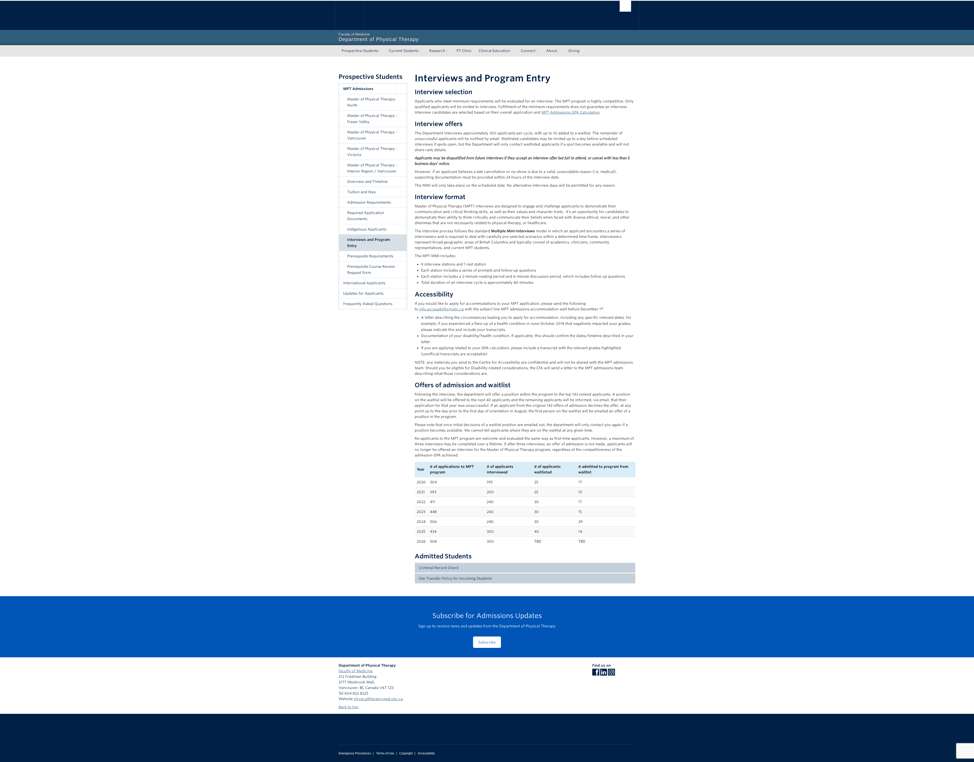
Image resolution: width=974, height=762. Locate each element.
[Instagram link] (611, 674)
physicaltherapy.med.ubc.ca (378, 699)
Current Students (404, 51)
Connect (528, 51)
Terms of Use (385, 753)
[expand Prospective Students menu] (383, 51)
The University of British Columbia (349, 15)
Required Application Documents (365, 216)
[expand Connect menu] (540, 51)
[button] (401, 89)
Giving (574, 51)
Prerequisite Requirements (370, 256)
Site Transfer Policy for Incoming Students (455, 578)
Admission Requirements (369, 202)
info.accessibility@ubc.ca (441, 309)
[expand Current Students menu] (423, 51)
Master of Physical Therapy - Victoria (372, 152)
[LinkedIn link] (603, 674)
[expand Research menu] (450, 51)
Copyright (406, 753)
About (551, 51)
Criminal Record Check (439, 568)
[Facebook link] (595, 674)
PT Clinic (464, 51)
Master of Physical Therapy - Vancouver (372, 135)
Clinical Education (494, 51)
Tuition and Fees (361, 192)
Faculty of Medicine (356, 671)
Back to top (349, 707)
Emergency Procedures (355, 753)
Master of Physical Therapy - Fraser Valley (372, 119)
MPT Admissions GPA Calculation (570, 112)
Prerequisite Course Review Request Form (371, 269)
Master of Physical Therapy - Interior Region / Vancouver (372, 168)
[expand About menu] (562, 51)
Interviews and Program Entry (368, 243)
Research (437, 51)
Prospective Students (360, 51)
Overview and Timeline (367, 182)
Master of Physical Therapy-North (371, 102)
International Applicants (364, 283)
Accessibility (426, 753)
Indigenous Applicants (366, 229)
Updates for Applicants (363, 293)
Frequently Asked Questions (367, 304)
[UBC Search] (625, 6)
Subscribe (487, 642)
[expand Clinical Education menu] (515, 51)
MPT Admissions (358, 89)
